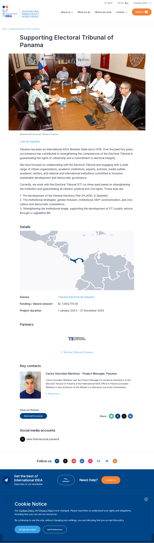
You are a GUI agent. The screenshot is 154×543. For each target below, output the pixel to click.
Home (4, 29)
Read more (54, 393)
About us (65, 12)
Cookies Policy (26, 510)
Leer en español (30, 141)
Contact (120, 12)
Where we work (103, 12)
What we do (84, 12)
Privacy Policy (46, 510)
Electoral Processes (33, 416)
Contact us (111, 480)
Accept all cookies (27, 529)
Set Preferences (54, 529)
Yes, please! (66, 480)
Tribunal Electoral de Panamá (76, 297)
